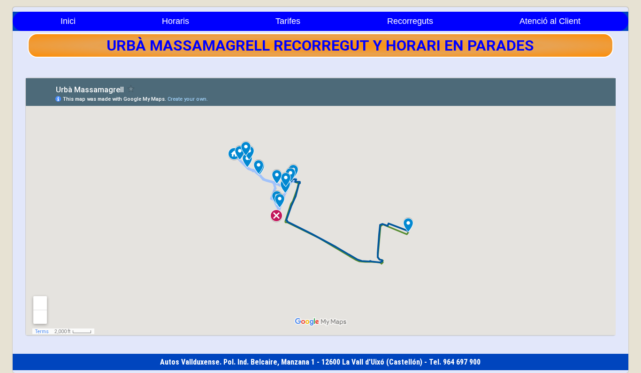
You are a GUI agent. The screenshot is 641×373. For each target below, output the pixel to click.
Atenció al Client (549, 21)
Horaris (175, 21)
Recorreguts (410, 21)
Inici (68, 21)
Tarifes (287, 21)
